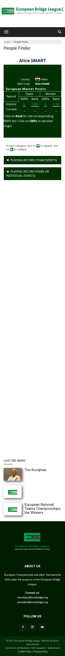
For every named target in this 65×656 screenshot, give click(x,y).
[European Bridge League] (32, 10)
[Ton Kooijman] (20, 474)
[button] (6, 32)
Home (7, 41)
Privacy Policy (40, 651)
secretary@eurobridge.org (32, 597)
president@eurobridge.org (32, 602)
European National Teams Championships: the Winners (43, 508)
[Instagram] (32, 627)
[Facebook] (22, 627)
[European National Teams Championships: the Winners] (20, 509)
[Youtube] (42, 627)
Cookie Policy (24, 651)
